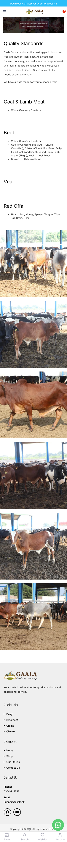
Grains (10, 725)
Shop (9, 756)
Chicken (11, 731)
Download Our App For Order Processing (33, 3)
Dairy (9, 714)
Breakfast (12, 719)
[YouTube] (17, 812)
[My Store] (34, 11)
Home (9, 750)
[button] (63, 11)
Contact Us (13, 767)
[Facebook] (7, 812)
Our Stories (13, 761)
